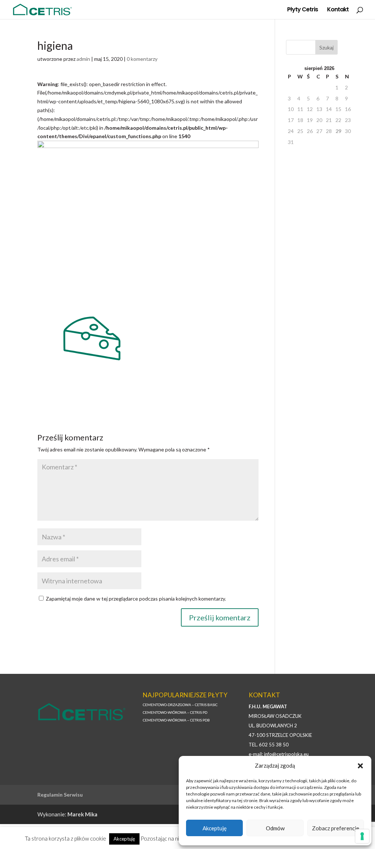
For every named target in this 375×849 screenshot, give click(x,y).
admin (83, 59)
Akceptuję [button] (124, 839)
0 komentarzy (142, 59)
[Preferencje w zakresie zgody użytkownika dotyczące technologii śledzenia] (362, 836)
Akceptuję (215, 828)
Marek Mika (82, 814)
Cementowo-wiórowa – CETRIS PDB (176, 720)
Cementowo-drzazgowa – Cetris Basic (180, 704)
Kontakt (338, 10)
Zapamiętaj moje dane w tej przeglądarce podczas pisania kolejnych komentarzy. (136, 598)
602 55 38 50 (274, 745)
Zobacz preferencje (335, 828)
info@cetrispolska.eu (286, 754)
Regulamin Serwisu (60, 794)
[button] (360, 765)
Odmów (275, 828)
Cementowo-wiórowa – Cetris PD (175, 712)
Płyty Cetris (302, 10)
